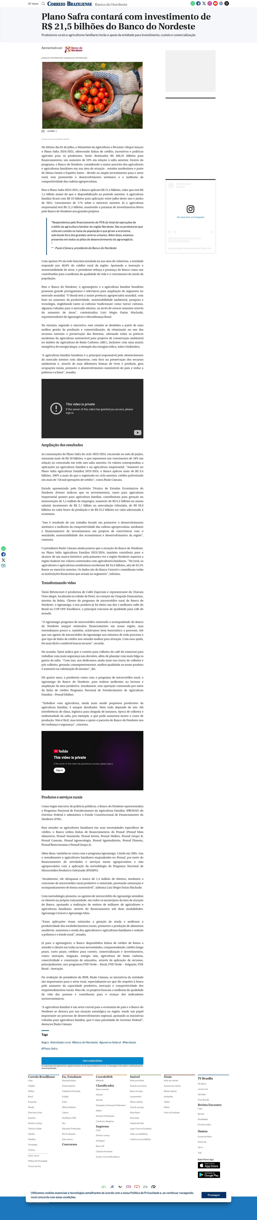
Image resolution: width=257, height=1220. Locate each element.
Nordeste (130, 1042)
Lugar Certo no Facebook (140, 1128)
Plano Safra (50, 1048)
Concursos (69, 1144)
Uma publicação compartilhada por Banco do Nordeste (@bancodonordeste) (204, 248)
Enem (64, 1102)
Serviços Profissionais (105, 1116)
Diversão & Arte (35, 1112)
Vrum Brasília (203, 1100)
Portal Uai (202, 1142)
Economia (32, 1102)
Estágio (65, 1096)
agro (46, 1042)
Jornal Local (203, 1089)
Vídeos (167, 1102)
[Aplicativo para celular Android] (209, 1175)
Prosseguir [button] (214, 1195)
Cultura (65, 1112)
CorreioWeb (104, 1077)
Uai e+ (200, 1147)
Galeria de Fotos (137, 1123)
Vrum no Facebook (172, 1112)
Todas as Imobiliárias (139, 1134)
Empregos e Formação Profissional (110, 1105)
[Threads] (226, 5)
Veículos (99, 1100)
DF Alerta (202, 1084)
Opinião (31, 1134)
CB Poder (202, 1094)
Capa (30, 1080)
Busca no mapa (136, 1091)
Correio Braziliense (41, 1077)
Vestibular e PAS (69, 1118)
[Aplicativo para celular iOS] (209, 1165)
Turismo (31, 1150)
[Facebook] (198, 5)
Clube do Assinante (104, 1151)
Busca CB (100, 1146)
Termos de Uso (34, 1166)
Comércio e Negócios (105, 1121)
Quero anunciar (102, 1089)
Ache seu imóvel (137, 1080)
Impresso (102, 1126)
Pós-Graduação (68, 1134)
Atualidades (203, 1119)
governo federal (111, 1042)
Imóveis (99, 1094)
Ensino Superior (68, 1086)
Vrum (168, 1077)
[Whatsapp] (3, 550)
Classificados (105, 1085)
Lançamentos (135, 1096)
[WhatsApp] (193, 5)
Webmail (100, 1080)
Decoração (134, 1118)
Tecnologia (32, 1144)
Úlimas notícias (136, 1102)
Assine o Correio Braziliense (108, 1157)
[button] (77, 1197)
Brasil (30, 1096)
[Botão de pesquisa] (42, 3)
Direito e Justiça (35, 1123)
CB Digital (100, 1141)
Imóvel (135, 1077)
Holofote (32, 1139)
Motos (166, 1107)
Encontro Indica (204, 1124)
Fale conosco (67, 1139)
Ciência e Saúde (34, 1128)
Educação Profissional (71, 1128)
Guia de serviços (137, 1107)
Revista (201, 1114)
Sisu (63, 1123)
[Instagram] (209, 5)
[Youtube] (215, 5)
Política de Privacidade (37, 1161)
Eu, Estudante (72, 1077)
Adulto (99, 1110)
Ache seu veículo (171, 1080)
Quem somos (33, 1155)
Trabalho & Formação (71, 1091)
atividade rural (61, 1042)
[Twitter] (204, 5)
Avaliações (168, 1096)
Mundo (31, 1107)
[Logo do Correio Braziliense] (69, 4)
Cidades (31, 1086)
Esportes (32, 1118)
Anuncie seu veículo (172, 1086)
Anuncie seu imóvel (138, 1086)
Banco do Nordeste (86, 1042)
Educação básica (69, 1080)
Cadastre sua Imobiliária (140, 1139)
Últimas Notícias (69, 1107)
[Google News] (221, 5)
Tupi (199, 1152)
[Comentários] (3, 567)
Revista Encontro (210, 1105)
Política (31, 1091)
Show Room (135, 1112)
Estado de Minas (205, 1136)
